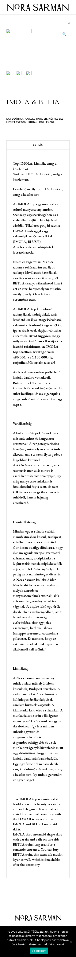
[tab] (38, 145)
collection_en (36, 119)
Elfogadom (39, 950)
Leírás (38, 145)
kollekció (46, 122)
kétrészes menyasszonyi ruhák (35, 120)
